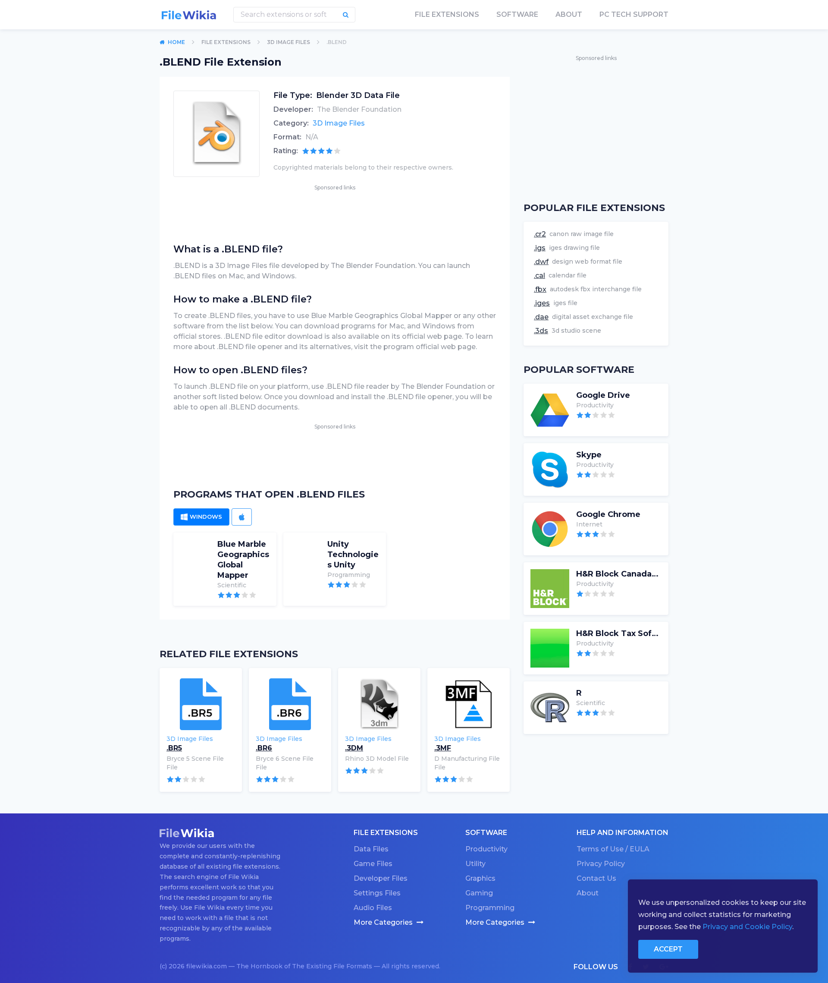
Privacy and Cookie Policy (747, 927)
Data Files (371, 849)
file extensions (447, 14)
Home (176, 42)
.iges (542, 303)
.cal (539, 275)
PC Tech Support (633, 14)
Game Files (373, 864)
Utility (475, 864)
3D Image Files (288, 42)
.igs (540, 248)
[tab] (201, 517)
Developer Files (381, 878)
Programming (489, 908)
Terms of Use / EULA (613, 849)
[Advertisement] (335, 211)
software (517, 14)
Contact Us (596, 878)
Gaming (479, 893)
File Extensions (226, 42)
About (568, 14)
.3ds (541, 331)
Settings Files (377, 893)
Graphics (480, 878)
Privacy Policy (601, 864)
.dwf (541, 262)
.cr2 (540, 234)
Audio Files (373, 908)
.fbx (540, 289)
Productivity (486, 849)
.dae (541, 317)
